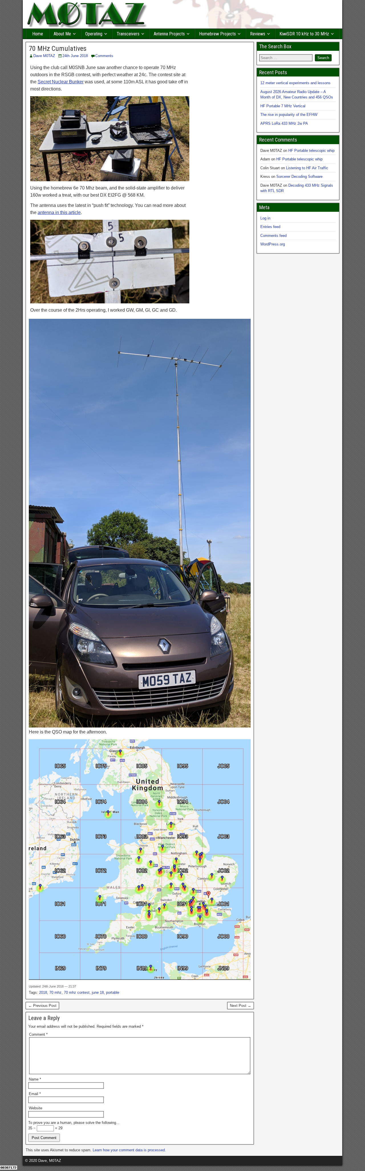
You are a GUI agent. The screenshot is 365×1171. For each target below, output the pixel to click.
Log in (265, 218)
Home (37, 34)
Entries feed (270, 227)
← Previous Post (42, 1005)
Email (35, 1094)
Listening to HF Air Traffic (307, 168)
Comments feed (273, 235)
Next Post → (240, 1005)
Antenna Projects (169, 34)
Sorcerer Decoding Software (299, 176)
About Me (62, 34)
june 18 (98, 992)
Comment (38, 1034)
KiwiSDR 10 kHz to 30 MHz (304, 34)
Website (35, 1108)
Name (35, 1079)
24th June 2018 (75, 56)
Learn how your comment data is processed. (129, 1150)
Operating (93, 34)
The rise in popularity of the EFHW (288, 114)
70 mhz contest (77, 992)
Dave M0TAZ (44, 56)
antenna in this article (59, 212)
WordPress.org (272, 244)
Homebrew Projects (217, 34)
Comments (104, 56)
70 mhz (55, 992)
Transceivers (128, 34)
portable (112, 992)
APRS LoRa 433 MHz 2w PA (284, 123)
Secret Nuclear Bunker (61, 81)
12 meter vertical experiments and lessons (295, 83)
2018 (43, 992)
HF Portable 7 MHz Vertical (282, 106)
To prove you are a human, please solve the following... (73, 1122)
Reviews (257, 34)
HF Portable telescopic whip (311, 150)
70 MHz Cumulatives (57, 49)
